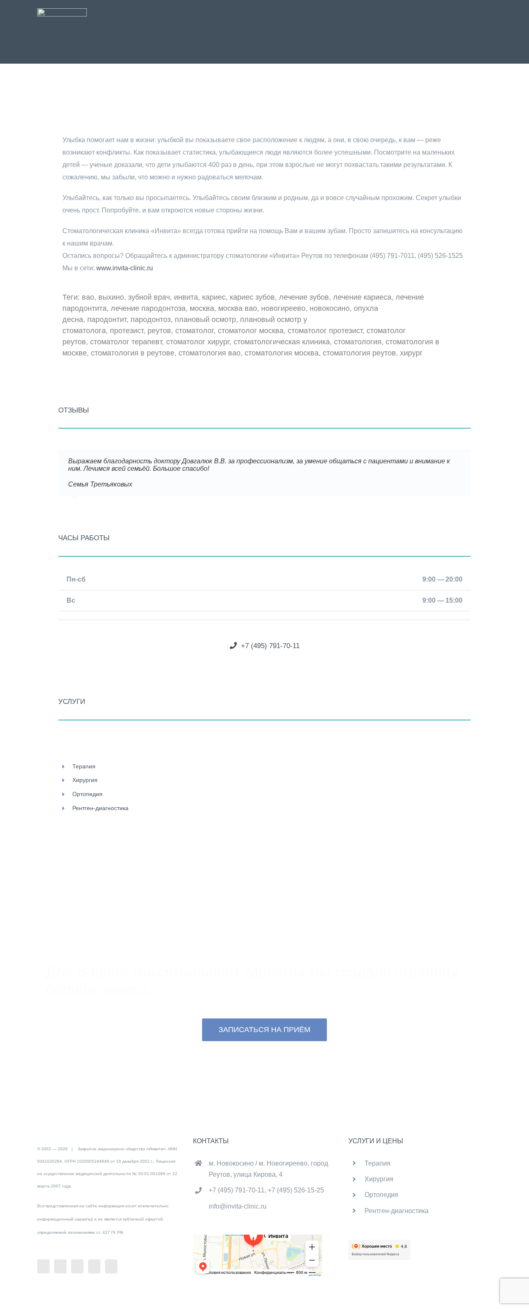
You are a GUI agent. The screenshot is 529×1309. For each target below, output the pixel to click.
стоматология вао (210, 353)
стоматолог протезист (325, 331)
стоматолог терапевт (126, 342)
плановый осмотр (205, 319)
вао (88, 297)
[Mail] (94, 1266)
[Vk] (60, 1266)
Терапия (83, 766)
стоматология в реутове (132, 353)
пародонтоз (151, 319)
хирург (411, 353)
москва (202, 308)
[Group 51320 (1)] (62, 11)
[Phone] (111, 1266)
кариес (214, 297)
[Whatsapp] (77, 1266)
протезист (126, 331)
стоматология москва (282, 353)
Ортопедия (87, 794)
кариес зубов (252, 297)
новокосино (330, 308)
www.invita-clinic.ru (124, 268)
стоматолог (194, 331)
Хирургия (85, 780)
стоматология (357, 342)
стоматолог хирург (197, 342)
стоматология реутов (359, 353)
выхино (111, 297)
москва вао (237, 308)
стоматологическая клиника (282, 342)
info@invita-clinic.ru (238, 1206)
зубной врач (149, 297)
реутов (159, 331)
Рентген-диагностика (100, 808)
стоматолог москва (251, 331)
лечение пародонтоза (148, 308)
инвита (186, 297)
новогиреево (283, 308)
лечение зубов (304, 297)
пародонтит (106, 319)
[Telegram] (43, 1266)
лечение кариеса (362, 297)
